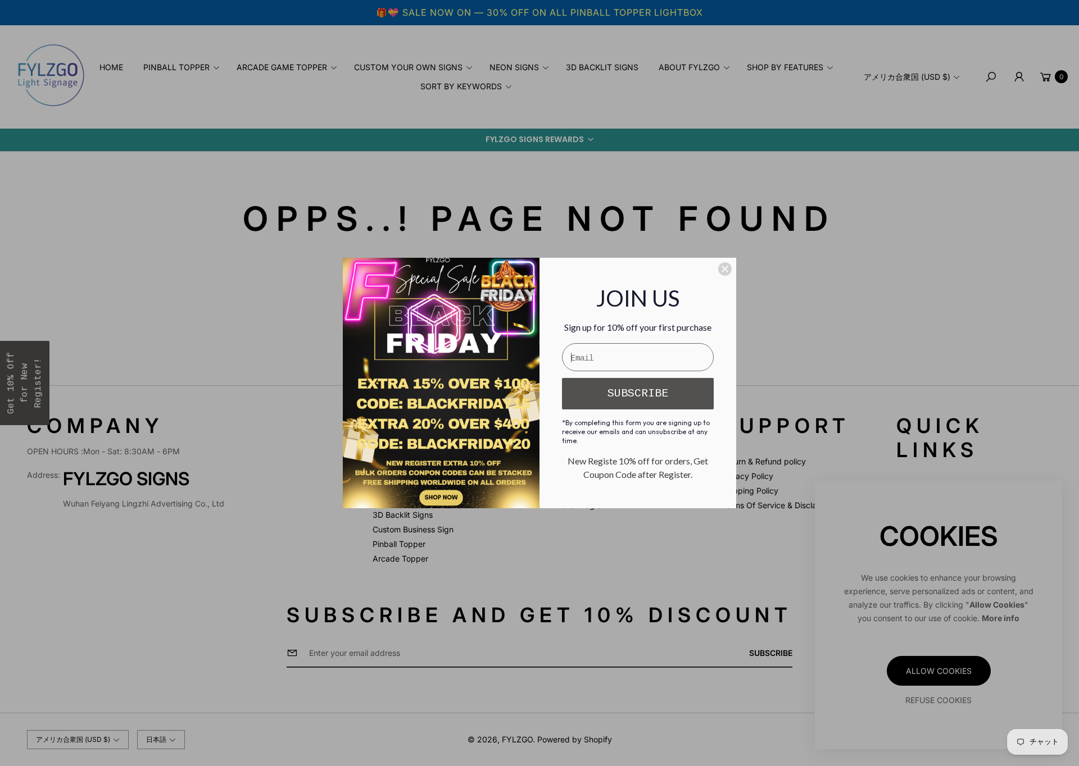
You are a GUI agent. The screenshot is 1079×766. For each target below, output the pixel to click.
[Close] (725, 269)
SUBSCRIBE (637, 393)
